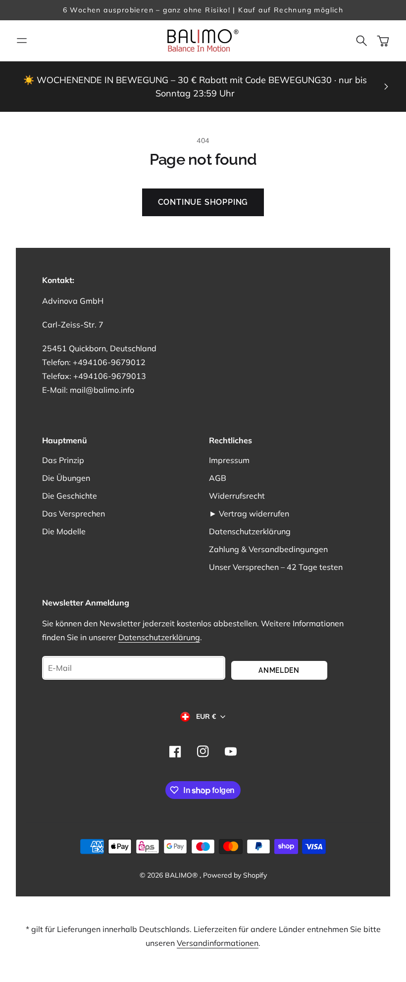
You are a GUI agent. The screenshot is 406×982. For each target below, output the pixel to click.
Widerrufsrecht (237, 496)
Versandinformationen (217, 943)
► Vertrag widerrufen (249, 513)
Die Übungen (66, 478)
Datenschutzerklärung (250, 531)
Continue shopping (203, 202)
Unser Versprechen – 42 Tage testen (276, 567)
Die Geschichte (69, 496)
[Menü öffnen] (22, 40)
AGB (217, 478)
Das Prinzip (63, 460)
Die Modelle (64, 531)
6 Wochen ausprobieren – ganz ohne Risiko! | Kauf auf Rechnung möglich (203, 9)
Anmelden (279, 670)
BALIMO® (182, 875)
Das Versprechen (73, 513)
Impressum (229, 460)
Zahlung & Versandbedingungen (268, 549)
